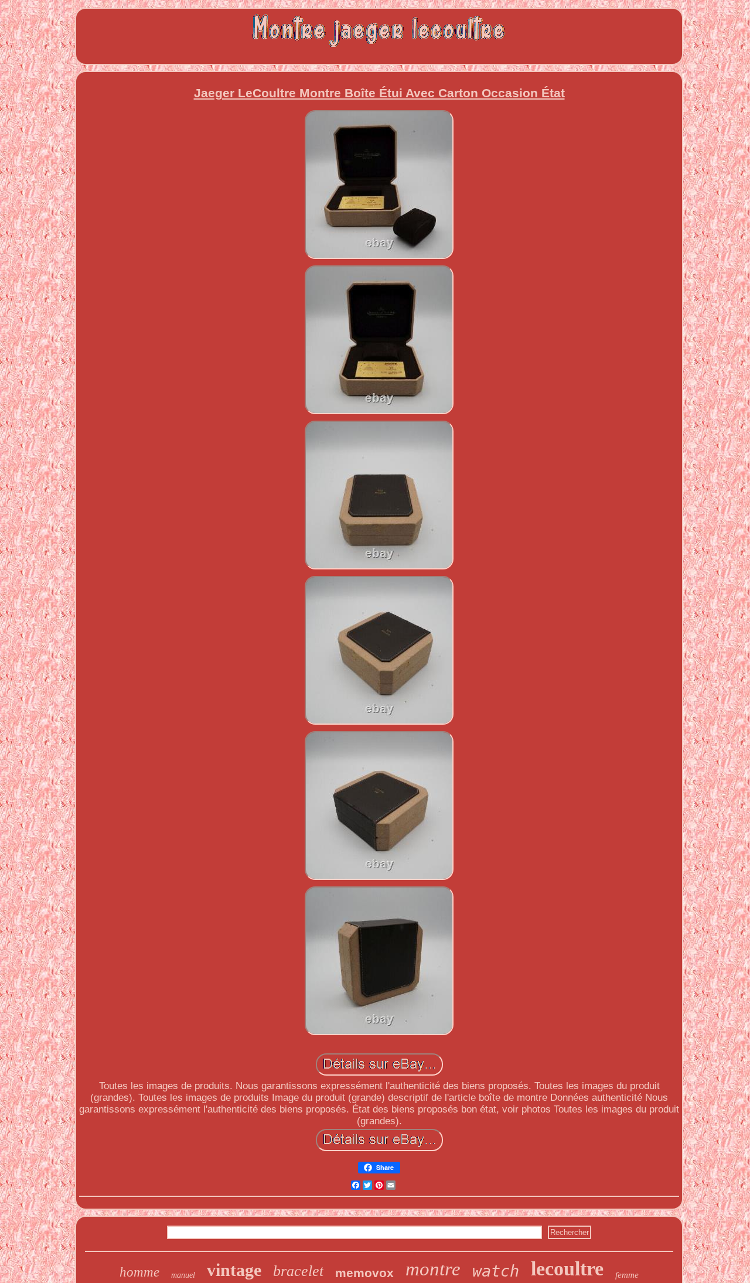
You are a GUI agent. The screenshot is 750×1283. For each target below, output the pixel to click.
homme (139, 1272)
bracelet (298, 1270)
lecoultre (567, 1268)
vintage (234, 1269)
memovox (364, 1272)
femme (627, 1274)
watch (495, 1271)
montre (433, 1268)
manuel (183, 1275)
